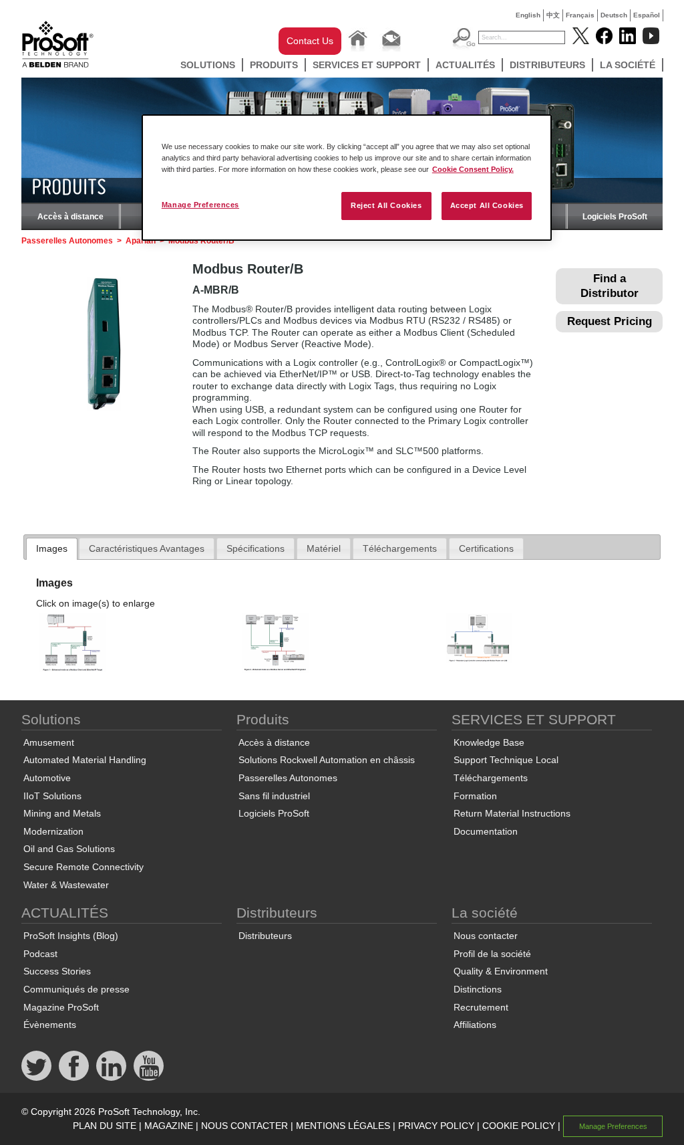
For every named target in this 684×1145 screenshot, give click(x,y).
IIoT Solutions (52, 796)
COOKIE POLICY (518, 1125)
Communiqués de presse (76, 989)
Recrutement (481, 1007)
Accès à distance (70, 216)
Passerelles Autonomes (67, 240)
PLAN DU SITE (104, 1125)
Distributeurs (547, 65)
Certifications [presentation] (486, 548)
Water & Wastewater (66, 884)
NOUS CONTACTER (244, 1125)
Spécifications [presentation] (255, 548)
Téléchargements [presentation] (400, 548)
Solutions (207, 65)
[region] (347, 177)
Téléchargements (491, 777)
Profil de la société (492, 953)
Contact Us (310, 40)
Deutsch (614, 15)
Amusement (48, 742)
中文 (553, 15)
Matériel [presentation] (324, 548)
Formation (475, 796)
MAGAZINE (168, 1125)
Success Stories (57, 971)
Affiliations (475, 1024)
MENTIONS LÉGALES (343, 1125)
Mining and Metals (62, 813)
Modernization (53, 831)
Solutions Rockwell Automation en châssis (326, 759)
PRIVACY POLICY (436, 1125)
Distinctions (478, 989)
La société (627, 65)
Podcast (40, 953)
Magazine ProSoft (61, 1007)
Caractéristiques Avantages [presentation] (146, 548)
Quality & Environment (501, 971)
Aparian (141, 240)
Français (580, 15)
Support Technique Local (506, 759)
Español (646, 15)
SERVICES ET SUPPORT (367, 65)
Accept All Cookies (487, 205)
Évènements (49, 1024)
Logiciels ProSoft (614, 216)
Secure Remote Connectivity (83, 866)
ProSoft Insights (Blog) (70, 935)
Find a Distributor (609, 286)
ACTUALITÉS (465, 65)
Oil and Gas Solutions (69, 848)
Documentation (486, 831)
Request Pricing (609, 321)
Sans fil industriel (274, 796)
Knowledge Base (489, 742)
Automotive (47, 777)
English (528, 15)
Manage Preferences (200, 205)
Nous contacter (486, 935)
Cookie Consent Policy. (473, 169)
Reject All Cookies (386, 205)
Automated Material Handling (84, 759)
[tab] (51, 549)
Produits (274, 65)
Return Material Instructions (512, 813)
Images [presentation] (51, 548)
